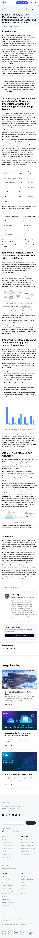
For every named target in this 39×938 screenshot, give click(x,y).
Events (23, 888)
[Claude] (14, 831)
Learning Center (6, 879)
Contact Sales (25, 891)
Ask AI (33, 934)
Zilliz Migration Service (8, 848)
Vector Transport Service (9, 868)
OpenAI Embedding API (15, 162)
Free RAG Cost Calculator (28, 848)
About (23, 876)
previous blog (10, 35)
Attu (3, 863)
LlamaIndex (29, 132)
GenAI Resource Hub (7, 882)
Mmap (21, 483)
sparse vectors (6, 323)
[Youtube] (3, 815)
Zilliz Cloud (5, 840)
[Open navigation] (35, 2)
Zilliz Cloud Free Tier (7, 845)
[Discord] (16, 815)
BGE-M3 (5, 164)
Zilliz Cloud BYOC (6, 842)
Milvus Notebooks (26, 854)
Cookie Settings (6, 920)
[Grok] (10, 831)
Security (24, 918)
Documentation (25, 840)
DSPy (4, 134)
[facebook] (7, 648)
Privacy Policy (17, 918)
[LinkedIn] (6, 815)
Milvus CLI (5, 866)
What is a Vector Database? (9, 902)
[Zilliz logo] (5, 2)
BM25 (10, 164)
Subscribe (30, 823)
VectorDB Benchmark (27, 845)
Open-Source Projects (27, 842)
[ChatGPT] (3, 831)
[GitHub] (13, 815)
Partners (23, 885)
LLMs (18, 39)
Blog (6, 9)
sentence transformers (29, 162)
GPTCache (5, 860)
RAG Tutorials (25, 851)
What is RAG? (6, 899)
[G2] (19, 815)
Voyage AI (24, 164)
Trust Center (5, 905)
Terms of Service (6, 918)
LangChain (22, 132)
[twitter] (3, 648)
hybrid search (15, 278)
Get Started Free (22, 2)
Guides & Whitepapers (8, 888)
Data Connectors (6, 894)
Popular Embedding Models (9, 891)
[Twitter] (10, 815)
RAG (18, 37)
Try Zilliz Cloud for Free (19, 635)
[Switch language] (30, 2)
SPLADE (15, 164)
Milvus (17, 81)
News (22, 882)
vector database (16, 53)
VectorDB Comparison (8, 885)
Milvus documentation (18, 242)
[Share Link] (15, 648)
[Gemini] (18, 831)
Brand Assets (25, 894)
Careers (23, 879)
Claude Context (6, 857)
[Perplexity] (7, 831)
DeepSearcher (6, 854)
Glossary (4, 896)
